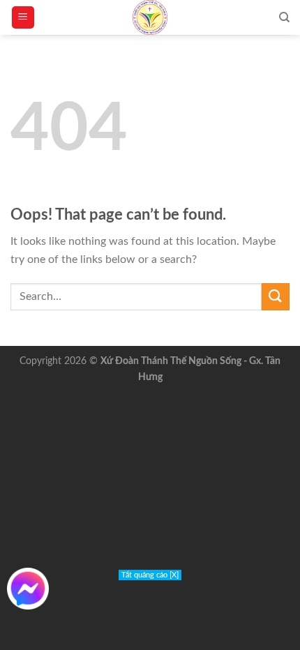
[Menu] (23, 17)
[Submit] (276, 296)
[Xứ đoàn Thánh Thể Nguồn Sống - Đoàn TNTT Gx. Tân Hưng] (150, 17)
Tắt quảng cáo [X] (150, 575)
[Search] (284, 17)
